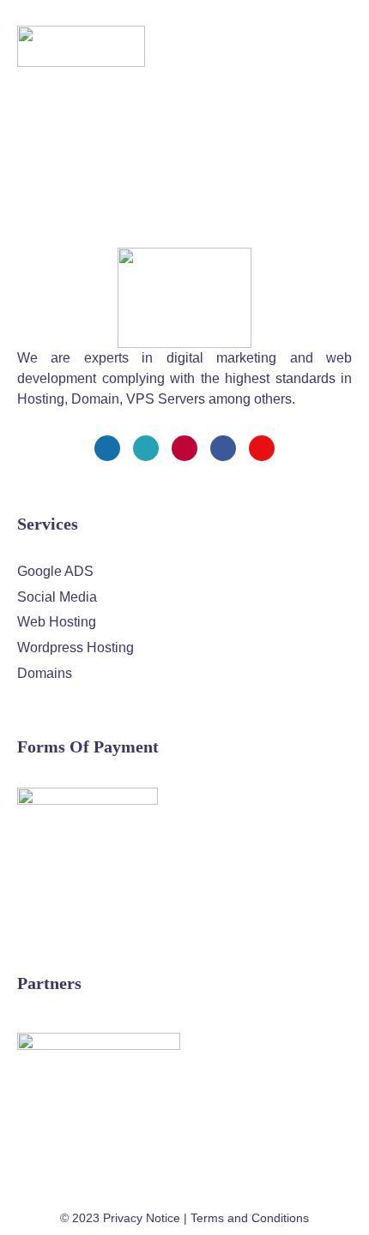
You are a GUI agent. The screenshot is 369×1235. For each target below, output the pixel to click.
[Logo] (81, 46)
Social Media (57, 597)
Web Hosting (56, 622)
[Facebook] (107, 448)
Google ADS (55, 571)
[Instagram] (184, 448)
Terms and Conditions (250, 1218)
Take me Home (47, 218)
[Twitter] (146, 448)
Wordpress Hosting (75, 647)
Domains (44, 673)
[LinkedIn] (223, 448)
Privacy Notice (141, 1218)
